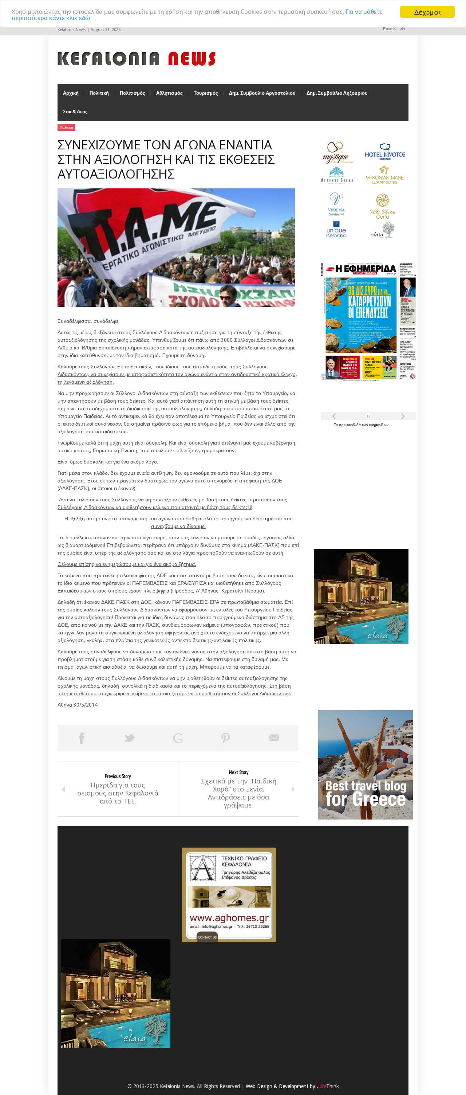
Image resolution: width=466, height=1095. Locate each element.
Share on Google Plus (178, 738)
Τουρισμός (206, 93)
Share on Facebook (82, 738)
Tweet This (130, 738)
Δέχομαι (427, 11)
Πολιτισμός (132, 93)
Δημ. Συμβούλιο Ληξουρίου (337, 93)
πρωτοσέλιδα (350, 425)
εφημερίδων (378, 425)
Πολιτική (99, 93)
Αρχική (71, 93)
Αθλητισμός (169, 93)
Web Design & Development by (292, 1086)
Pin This (226, 738)
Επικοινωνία (394, 29)
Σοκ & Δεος (75, 111)
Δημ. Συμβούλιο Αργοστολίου (262, 93)
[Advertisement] (359, 483)
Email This (274, 738)
